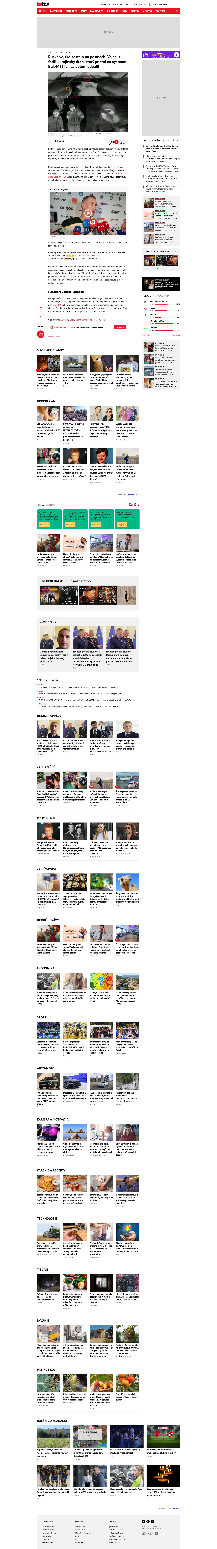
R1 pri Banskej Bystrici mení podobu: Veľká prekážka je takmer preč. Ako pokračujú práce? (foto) (127, 998)
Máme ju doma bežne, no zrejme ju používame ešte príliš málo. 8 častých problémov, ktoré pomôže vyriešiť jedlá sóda (48, 1350)
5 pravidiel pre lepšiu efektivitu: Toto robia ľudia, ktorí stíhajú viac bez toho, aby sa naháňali (101, 1147)
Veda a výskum (68, 1257)
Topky (62, 52)
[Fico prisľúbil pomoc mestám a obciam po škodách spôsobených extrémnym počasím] (127, 729)
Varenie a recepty (51, 1170)
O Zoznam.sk (47, 1521)
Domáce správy (49, 716)
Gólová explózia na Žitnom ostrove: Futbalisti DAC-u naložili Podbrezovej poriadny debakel (74, 1047)
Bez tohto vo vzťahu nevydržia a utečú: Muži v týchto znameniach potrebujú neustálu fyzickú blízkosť (166, 285)
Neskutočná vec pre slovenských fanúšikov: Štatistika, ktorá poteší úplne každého (47, 558)
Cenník (77, 1536)
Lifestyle (147, 11)
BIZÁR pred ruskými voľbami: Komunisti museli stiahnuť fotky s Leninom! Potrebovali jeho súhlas (100, 797)
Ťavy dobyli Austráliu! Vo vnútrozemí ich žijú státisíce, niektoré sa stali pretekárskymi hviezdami (127, 897)
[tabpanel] (161, 169)
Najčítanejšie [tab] (152, 140)
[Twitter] (152, 1522)
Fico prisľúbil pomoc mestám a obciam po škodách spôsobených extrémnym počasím (125, 744)
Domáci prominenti (43, 854)
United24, (57, 305)
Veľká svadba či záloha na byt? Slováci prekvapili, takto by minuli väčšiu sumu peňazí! (74, 996)
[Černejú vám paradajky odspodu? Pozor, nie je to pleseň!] (127, 1383)
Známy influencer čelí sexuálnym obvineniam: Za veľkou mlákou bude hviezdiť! (127, 846)
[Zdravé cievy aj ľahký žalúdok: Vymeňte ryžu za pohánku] (101, 1183)
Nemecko (93, 1056)
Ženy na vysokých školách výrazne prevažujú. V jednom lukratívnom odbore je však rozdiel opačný (127, 1149)
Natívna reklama (80, 1542)
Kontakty (112, 1521)
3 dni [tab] (166, 140)
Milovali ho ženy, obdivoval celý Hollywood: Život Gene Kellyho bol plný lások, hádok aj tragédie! (81, 693)
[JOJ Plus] (145, 328)
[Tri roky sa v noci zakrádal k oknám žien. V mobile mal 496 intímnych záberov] (101, 1283)
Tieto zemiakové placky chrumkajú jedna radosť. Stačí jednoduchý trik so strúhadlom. (47, 1198)
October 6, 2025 (95, 258)
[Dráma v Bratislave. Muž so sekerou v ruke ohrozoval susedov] (48, 1283)
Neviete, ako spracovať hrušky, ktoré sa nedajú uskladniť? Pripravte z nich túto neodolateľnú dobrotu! (100, 1400)
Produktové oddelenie (116, 1530)
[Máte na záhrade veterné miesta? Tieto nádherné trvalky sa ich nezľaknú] (75, 1383)
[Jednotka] (145, 315)
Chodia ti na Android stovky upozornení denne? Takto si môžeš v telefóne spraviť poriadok (127, 1247)
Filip (130, 4)
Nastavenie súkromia (49, 1533)
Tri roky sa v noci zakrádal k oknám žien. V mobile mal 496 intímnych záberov (101, 1298)
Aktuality (119, 1158)
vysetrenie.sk (67, 907)
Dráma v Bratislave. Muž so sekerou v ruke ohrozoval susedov (47, 1297)
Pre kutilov (46, 1370)
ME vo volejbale (121, 1053)
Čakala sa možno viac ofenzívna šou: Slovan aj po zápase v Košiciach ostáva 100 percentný (48, 1045)
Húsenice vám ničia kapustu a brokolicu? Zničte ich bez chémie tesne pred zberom (47, 1398)
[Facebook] (143, 1522)
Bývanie (43, 1320)
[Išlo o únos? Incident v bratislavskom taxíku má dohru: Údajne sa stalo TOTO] (75, 363)
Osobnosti (66, 856)
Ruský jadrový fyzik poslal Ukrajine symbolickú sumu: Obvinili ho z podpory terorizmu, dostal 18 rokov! (101, 380)
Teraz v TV (148, 295)
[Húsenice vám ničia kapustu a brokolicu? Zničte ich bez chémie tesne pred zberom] (48, 1383)
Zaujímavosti (96, 11)
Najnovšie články (48, 680)
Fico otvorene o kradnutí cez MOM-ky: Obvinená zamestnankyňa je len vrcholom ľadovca (74, 744)
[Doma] (145, 322)
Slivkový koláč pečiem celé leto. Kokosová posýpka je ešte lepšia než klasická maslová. (73, 1198)
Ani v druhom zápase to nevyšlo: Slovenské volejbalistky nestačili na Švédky (127, 1045)
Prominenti (71, 11)
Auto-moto (46, 1068)
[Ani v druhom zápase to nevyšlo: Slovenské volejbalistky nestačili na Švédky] (127, 1030)
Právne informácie (48, 1527)
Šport (84, 11)
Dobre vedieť (41, 565)
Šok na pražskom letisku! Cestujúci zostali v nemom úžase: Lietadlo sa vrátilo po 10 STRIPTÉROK (127, 797)
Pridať (121, 327)
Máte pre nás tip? (114, 1542)
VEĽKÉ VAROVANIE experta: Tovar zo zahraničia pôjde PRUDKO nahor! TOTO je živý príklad (166, 384)
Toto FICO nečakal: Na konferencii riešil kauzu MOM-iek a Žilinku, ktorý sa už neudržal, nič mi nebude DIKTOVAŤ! (48, 746)
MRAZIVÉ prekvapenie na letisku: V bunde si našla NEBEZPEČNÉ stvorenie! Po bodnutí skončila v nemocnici (48, 899)
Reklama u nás (80, 1527)
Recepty (92, 1408)
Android (118, 1254)
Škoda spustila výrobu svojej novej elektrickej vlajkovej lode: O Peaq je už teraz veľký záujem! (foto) (48, 998)
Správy (42, 665)
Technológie (47, 1218)
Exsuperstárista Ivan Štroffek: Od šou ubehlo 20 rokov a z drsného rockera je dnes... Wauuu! (78, 687)
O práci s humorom (43, 1155)
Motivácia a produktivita (97, 1155)
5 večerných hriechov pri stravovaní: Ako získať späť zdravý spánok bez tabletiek (127, 1198)
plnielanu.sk (94, 956)
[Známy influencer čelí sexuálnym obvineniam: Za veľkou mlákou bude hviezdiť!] (127, 831)
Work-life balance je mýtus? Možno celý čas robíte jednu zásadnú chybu (73, 1147)
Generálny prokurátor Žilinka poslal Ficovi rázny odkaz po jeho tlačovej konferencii (54, 656)
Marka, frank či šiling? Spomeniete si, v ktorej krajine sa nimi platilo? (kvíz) (100, 996)
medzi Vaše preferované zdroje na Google (78, 327)
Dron (72, 319)
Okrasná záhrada (68, 1403)
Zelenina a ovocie (42, 1405)
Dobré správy (48, 920)
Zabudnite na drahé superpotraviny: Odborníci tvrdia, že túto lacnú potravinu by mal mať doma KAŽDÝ (74, 899)
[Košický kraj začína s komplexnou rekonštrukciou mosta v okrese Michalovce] (127, 1081)
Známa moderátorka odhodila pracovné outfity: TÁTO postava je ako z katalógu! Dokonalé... (100, 848)
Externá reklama (80, 1530)
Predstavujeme (41, 1107)
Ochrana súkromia (48, 1530)
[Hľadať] (177, 11)
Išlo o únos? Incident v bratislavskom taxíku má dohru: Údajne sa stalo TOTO (74, 378)
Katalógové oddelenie (116, 1536)
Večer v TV (163, 295)
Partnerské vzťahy (162, 280)
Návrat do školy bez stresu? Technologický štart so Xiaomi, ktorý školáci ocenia (73, 558)
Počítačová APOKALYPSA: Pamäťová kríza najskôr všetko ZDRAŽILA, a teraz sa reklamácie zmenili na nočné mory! (87, 700)
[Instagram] (148, 1522)
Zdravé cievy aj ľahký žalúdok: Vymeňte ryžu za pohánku (101, 1197)
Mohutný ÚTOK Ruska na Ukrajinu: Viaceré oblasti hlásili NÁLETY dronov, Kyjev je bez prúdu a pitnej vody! (48, 380)
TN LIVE (42, 1269)
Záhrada (118, 1403)
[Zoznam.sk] (148, 1534)
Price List (78, 1539)
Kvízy (124, 11)
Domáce (42, 11)
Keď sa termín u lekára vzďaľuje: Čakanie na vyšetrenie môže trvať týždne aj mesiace (126, 558)
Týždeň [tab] (175, 140)
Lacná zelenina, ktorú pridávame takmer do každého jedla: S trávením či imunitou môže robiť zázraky (73, 1300)
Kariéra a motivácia (53, 1119)
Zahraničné (56, 11)
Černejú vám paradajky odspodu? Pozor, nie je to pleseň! (127, 1397)
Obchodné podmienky (82, 1533)
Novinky (92, 1104)
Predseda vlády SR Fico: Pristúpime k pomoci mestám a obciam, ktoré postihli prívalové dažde (119, 656)
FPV (95, 319)
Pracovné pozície (46, 505)
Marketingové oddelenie (116, 1539)
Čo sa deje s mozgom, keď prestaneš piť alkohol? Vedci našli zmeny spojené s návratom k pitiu (73, 1249)
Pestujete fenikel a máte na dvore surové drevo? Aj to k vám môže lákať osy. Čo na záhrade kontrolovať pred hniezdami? (127, 1350)
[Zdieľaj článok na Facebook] (40, 316)
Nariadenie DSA (47, 1542)
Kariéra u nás (46, 1536)
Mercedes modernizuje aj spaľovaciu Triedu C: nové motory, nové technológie (74, 1095)
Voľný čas (160, 11)
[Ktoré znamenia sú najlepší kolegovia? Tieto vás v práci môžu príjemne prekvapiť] (48, 1132)
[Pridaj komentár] (40, 307)
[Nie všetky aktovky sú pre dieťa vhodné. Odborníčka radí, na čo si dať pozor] (127, 1283)
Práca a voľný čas (68, 1155)
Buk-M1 (102, 319)
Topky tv (135, 11)
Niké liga (40, 1053)
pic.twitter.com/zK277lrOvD (87, 255)
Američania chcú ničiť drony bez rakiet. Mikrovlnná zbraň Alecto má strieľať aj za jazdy (48, 1247)
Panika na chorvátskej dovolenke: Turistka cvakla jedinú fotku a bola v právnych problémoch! (79, 706)
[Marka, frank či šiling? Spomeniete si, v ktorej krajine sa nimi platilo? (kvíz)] (101, 981)
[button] (116, 142)
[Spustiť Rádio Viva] (161, 52)
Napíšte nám (46, 1539)
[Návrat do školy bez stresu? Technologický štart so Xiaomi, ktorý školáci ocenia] (75, 933)
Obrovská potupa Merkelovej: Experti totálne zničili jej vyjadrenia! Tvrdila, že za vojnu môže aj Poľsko (127, 380)
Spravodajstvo (113, 1527)
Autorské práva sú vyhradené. (152, 1528)
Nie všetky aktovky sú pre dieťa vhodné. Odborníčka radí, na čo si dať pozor (127, 1297)
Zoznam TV (48, 622)
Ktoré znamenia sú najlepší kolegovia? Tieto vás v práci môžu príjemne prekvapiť (48, 1147)
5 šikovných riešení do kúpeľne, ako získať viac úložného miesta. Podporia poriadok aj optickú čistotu (73, 1350)
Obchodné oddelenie (115, 1533)
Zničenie (64, 319)
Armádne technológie (44, 1254)
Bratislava (119, 752)
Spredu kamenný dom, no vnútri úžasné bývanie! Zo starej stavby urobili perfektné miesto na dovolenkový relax (101, 1350)
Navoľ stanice (147, 335)
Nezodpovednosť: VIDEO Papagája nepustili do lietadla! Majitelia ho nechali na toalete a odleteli (101, 899)
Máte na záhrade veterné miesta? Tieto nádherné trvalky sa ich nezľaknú (74, 1397)
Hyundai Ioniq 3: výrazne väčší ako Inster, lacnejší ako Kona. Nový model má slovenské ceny (101, 1097)
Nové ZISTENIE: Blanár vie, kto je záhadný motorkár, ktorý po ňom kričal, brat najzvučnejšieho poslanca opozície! (101, 746)
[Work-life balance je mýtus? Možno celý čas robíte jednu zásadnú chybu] (75, 1132)
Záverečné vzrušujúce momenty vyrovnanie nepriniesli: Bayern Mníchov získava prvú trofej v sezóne (99, 1047)
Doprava (118, 1104)
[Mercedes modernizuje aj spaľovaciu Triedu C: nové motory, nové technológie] (75, 1081)
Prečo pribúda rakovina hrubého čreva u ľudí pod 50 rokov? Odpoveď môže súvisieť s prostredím (101, 1249)
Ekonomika (112, 11)
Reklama (79, 1521)
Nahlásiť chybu (54, 336)
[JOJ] (145, 309)
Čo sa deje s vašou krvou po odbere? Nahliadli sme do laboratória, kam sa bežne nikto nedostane (101, 558)
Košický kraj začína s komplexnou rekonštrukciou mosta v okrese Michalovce (126, 1097)
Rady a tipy (93, 1203)
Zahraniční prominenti (123, 854)
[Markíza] (145, 302)
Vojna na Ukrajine (84, 319)
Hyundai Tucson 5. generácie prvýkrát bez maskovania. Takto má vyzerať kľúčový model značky (47, 1098)
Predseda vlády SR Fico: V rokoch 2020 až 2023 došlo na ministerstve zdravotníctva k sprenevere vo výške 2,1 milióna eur (87, 658)
